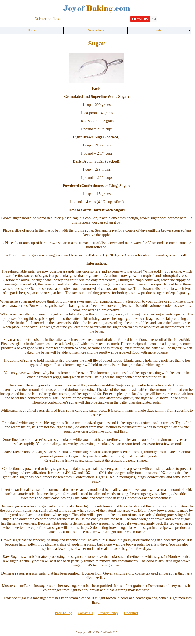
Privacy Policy (108, 613)
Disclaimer (131, 613)
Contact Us (85, 613)
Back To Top (63, 613)
